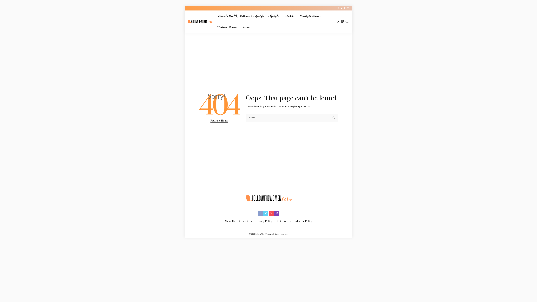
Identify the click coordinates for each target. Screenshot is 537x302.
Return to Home (219, 120)
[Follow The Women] (200, 21)
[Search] (347, 21)
